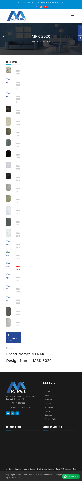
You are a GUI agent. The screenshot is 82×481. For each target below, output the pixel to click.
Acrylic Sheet (24, 469)
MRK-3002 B (18, 99)
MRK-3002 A (18, 85)
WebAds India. (15, 477)
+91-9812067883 (18, 403)
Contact (48, 415)
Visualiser (49, 407)
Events (48, 411)
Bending (48, 399)
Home (47, 392)
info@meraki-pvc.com (20, 407)
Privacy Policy (51, 419)
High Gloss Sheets (40, 469)
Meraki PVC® (28, 475)
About (47, 395)
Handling (49, 403)
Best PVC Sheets (58, 469)
